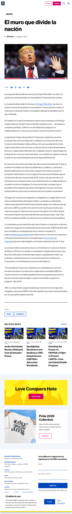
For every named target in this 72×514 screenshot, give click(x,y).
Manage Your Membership (12, 456)
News (9, 14)
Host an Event (8, 481)
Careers (6, 470)
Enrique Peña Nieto (44, 104)
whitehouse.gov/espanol (20, 234)
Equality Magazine (10, 462)
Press (6, 475)
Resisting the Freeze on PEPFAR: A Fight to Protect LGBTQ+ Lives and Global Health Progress (57, 356)
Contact (7, 487)
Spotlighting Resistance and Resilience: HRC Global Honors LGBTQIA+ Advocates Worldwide (35, 356)
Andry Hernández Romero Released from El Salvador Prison (13, 351)
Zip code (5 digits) (48, 474)
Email (44, 464)
